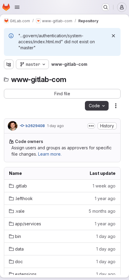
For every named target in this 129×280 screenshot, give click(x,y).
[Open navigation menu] (17, 7)
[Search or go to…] (105, 7)
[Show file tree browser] (9, 64)
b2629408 (35, 125)
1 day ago (55, 125)
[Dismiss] (113, 35)
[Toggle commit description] (91, 126)
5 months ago (102, 211)
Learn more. (50, 154)
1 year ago (105, 198)
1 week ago (104, 185)
